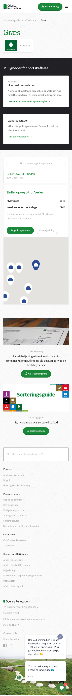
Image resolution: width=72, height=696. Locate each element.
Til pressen (8, 545)
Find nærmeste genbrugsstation (36, 163)
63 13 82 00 (13, 613)
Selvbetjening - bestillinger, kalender (21, 525)
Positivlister (9, 580)
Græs (43, 20)
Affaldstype (30, 20)
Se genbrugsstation (20, 230)
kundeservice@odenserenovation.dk (26, 619)
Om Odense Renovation (15, 540)
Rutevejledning (46, 230)
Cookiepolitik (10, 633)
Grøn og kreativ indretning (16, 485)
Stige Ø (7, 480)
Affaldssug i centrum (13, 474)
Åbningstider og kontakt (15, 515)
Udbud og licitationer (13, 499)
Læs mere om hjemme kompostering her (28, 101)
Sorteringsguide (11, 20)
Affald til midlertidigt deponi (17, 565)
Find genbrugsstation (19, 136)
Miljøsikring (9, 570)
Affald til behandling (13, 559)
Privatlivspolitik (11, 639)
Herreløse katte (10, 504)
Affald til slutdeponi (13, 586)
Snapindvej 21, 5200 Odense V (22, 607)
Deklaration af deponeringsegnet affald (22, 575)
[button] (36, 265)
